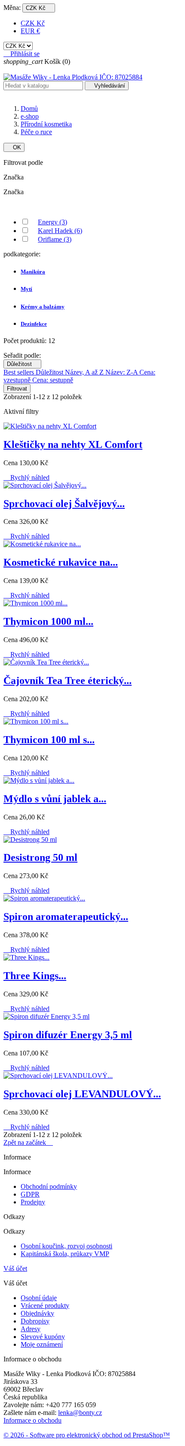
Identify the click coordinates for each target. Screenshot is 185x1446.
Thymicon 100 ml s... (49, 739)
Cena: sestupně (52, 380)
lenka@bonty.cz (80, 1412)
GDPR (30, 1194)
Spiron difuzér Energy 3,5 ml (67, 1034)
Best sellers (19, 372)
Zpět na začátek (28, 1142)
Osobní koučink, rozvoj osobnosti (66, 1246)
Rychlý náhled (26, 477)
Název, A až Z (85, 372)
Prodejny (33, 1202)
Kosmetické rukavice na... (60, 562)
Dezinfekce (34, 324)
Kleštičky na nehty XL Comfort (72, 444)
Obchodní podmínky (49, 1186)
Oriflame (54, 239)
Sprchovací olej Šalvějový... (64, 503)
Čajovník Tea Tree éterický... (67, 680)
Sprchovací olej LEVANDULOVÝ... (82, 1093)
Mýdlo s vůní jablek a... (54, 798)
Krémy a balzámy (43, 306)
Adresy (30, 1329)
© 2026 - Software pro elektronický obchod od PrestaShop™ (86, 1435)
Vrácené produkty (45, 1305)
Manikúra (33, 271)
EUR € (30, 31)
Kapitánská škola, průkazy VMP (65, 1253)
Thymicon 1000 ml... (48, 621)
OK (14, 147)
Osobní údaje (39, 1297)
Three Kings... (34, 975)
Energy (52, 222)
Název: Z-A (122, 372)
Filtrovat (17, 388)
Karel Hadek (60, 230)
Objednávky (37, 1313)
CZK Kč (33, 23)
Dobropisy (35, 1321)
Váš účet (15, 1268)
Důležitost (22, 364)
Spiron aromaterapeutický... (65, 916)
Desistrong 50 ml (40, 857)
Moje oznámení (42, 1344)
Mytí (26, 289)
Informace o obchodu (32, 1420)
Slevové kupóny (43, 1336)
